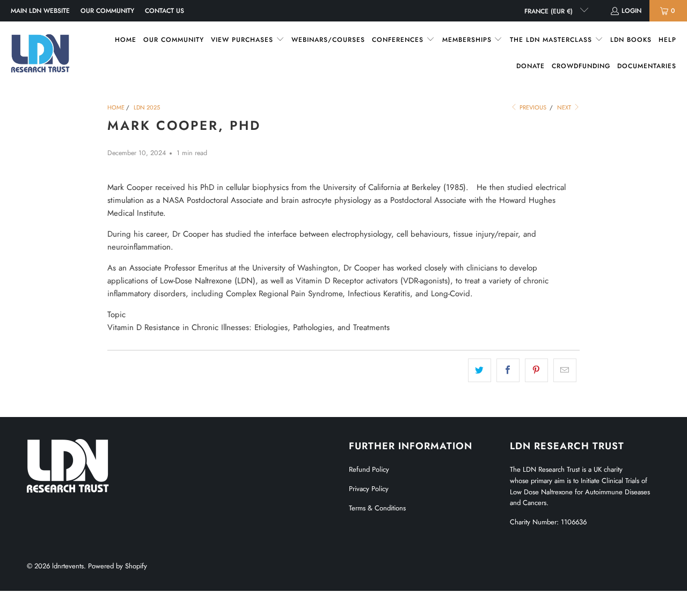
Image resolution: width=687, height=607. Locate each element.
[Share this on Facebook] (508, 370)
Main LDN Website (40, 11)
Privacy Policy (369, 489)
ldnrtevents (68, 566)
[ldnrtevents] (40, 53)
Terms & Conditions (377, 508)
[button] (247, 40)
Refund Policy (369, 469)
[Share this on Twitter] (479, 370)
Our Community (107, 11)
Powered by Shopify (117, 566)
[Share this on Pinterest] (536, 370)
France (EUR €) (549, 11)
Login (631, 11)
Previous (532, 107)
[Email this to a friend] (564, 370)
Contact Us (164, 11)
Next (565, 107)
